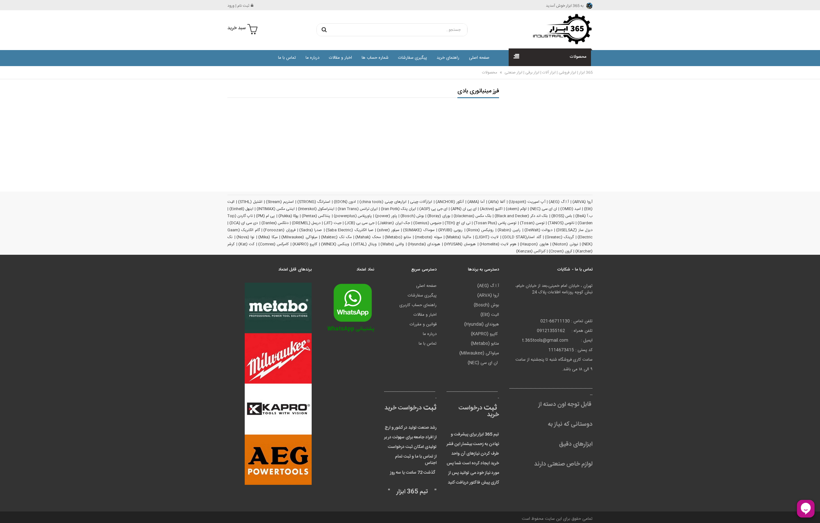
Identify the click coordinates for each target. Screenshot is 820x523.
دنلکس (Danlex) (275, 223)
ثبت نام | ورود (238, 6)
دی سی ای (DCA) (243, 223)
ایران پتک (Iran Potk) (398, 209)
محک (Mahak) (368, 237)
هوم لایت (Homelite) (498, 244)
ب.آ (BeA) (584, 216)
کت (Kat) (246, 244)
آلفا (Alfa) (496, 202)
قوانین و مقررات (423, 324)
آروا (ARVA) (582, 202)
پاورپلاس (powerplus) (353, 216)
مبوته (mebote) (428, 237)
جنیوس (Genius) (427, 223)
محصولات (489, 72)
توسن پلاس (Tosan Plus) (495, 223)
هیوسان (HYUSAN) (460, 244)
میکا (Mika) (268, 237)
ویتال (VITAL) (365, 244)
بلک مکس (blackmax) (472, 216)
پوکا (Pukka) (288, 216)
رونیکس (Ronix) (480, 230)
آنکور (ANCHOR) (450, 202)
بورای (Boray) (438, 216)
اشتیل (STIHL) (250, 202)
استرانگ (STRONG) (313, 202)
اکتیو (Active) (491, 209)
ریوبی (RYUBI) (450, 230)
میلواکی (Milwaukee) (299, 237)
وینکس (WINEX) (335, 244)
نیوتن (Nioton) (565, 244)
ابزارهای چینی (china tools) (382, 202)
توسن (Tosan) (532, 223)
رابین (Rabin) (509, 230)
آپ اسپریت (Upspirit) (527, 202)
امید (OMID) (570, 209)
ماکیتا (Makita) (458, 237)
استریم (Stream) (280, 202)
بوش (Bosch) (412, 216)
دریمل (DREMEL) (306, 223)
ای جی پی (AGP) (433, 209)
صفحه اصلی (479, 57)
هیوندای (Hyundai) (424, 244)
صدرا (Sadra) (310, 230)
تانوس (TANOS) (561, 223)
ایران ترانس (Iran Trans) (358, 209)
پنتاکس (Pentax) (316, 216)
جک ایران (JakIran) (394, 223)
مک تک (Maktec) (336, 237)
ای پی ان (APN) (464, 209)
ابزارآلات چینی (421, 202)
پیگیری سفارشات (412, 57)
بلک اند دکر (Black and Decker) (521, 216)
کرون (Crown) (560, 251)
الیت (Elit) (489, 314)
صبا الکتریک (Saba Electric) (349, 230)
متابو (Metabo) (398, 237)
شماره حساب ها (375, 57)
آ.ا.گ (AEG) (559, 202)
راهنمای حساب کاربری (418, 305)
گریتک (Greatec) (559, 237)
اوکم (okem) (516, 209)
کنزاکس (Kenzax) (530, 251)
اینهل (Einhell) (241, 209)
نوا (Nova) (245, 237)
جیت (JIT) (332, 223)
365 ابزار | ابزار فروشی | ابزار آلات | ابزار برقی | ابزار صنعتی (548, 72)
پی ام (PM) (265, 216)
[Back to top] (8, 511)
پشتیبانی (350, 329)
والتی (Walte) (392, 244)
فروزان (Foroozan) (279, 230)
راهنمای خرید (448, 57)
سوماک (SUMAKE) (418, 230)
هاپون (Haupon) (534, 244)
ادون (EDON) (345, 202)
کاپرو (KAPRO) (304, 244)
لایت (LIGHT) (487, 237)
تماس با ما (287, 57)
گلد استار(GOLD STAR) (521, 237)
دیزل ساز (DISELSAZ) (574, 230)
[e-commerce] (561, 28)
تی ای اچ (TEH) (457, 223)
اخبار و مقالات (340, 57)
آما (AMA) (476, 202)
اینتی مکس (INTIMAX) (276, 209)
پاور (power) (386, 216)
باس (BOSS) (561, 216)
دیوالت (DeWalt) (538, 230)
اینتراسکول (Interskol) (316, 209)
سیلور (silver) (388, 230)
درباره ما (312, 57)
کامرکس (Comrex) (273, 244)
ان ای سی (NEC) (543, 209)
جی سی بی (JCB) (359, 223)
